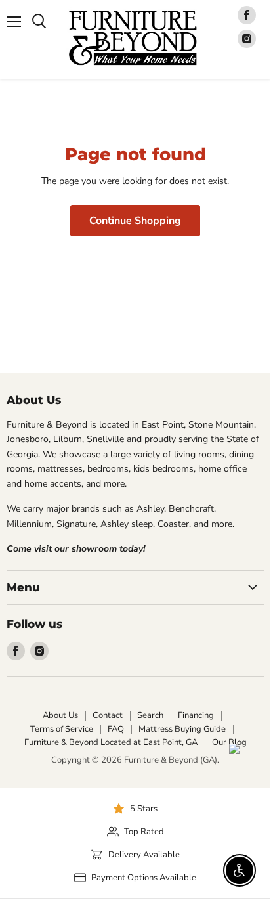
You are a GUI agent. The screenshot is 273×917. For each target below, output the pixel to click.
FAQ (116, 729)
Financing (196, 715)
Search (150, 715)
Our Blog (229, 742)
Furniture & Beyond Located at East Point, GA (111, 742)
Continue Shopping (135, 220)
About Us (60, 715)
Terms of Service (61, 729)
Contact (108, 715)
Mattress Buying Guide (182, 729)
